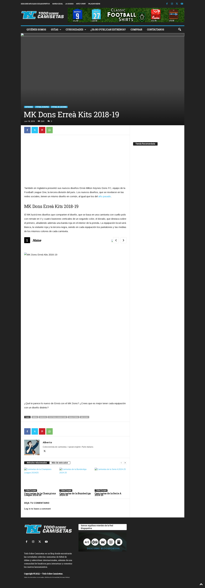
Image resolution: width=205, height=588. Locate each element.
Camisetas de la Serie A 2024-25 (108, 494)
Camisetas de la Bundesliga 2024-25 (75, 494)
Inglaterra (73, 417)
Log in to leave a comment (37, 509)
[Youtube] (182, 4)
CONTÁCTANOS (155, 29)
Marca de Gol (57, 4)
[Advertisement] (75, 161)
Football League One (57, 417)
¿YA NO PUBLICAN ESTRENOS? (108, 29)
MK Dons (84, 417)
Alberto (47, 442)
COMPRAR (136, 29)
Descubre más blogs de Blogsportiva (35, 4)
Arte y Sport (81, 4)
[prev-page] (121, 463)
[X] (177, 4)
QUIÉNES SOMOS (36, 29)
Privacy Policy (64, 577)
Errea (35, 417)
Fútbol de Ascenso (59, 107)
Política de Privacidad (52, 577)
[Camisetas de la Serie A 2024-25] (111, 480)
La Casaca (69, 4)
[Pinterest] (42, 130)
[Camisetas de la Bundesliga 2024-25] (75, 480)
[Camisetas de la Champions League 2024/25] (40, 480)
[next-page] (125, 463)
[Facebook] (167, 4)
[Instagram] (172, 4)
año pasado (104, 196)
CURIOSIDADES (74, 29)
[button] (179, 29)
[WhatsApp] (49, 130)
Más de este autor (60, 463)
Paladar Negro (94, 4)
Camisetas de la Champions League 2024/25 (40, 494)
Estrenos (29, 107)
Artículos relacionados (37, 463)
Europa (43, 417)
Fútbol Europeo (42, 107)
